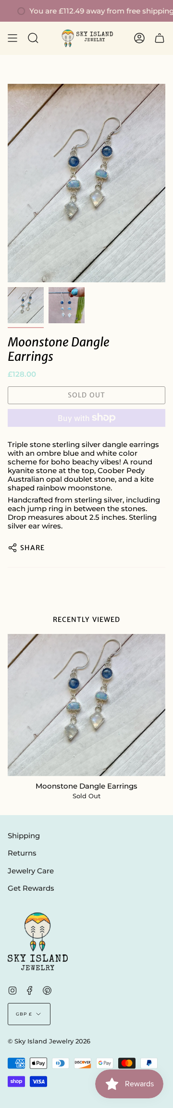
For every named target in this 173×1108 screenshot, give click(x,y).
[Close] (158, 783)
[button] (33, 38)
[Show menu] (12, 38)
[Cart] (159, 38)
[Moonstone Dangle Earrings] (86, 705)
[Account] (139, 38)
